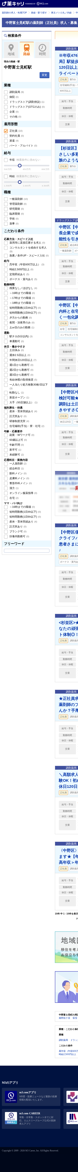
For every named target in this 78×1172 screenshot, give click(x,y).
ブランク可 (18, 531)
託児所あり (18, 416)
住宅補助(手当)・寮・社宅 (26, 426)
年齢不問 (16, 444)
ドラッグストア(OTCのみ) (27, 106)
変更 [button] (44, 74)
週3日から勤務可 (21, 374)
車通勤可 (16, 341)
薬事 (14, 223)
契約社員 (16, 135)
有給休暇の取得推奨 (23, 379)
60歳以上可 (18, 439)
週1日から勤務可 (21, 364)
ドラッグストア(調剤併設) (26, 101)
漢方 (14, 488)
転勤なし (16, 392)
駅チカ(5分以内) (21, 336)
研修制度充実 (19, 421)
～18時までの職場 (22, 302)
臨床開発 (16, 213)
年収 (24, 159)
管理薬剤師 (18, 203)
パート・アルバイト (23, 145)
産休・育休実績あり (23, 411)
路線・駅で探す (39, 12)
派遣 (14, 140)
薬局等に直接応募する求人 (27, 242)
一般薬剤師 (18, 198)
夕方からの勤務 (20, 317)
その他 (15, 116)
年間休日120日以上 (22, 359)
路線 (26, 54)
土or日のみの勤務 (21, 327)
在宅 (14, 497)
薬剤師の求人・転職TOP (14, 12)
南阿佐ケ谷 (64, 1018)
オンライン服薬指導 (23, 492)
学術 (14, 218)
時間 (42, 54)
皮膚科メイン (19, 478)
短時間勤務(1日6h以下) (25, 312)
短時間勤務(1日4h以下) (25, 307)
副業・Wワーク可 (21, 434)
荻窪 (75, 1018)
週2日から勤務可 (21, 369)
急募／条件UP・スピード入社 (29, 255)
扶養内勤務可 (19, 536)
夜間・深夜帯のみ (21, 322)
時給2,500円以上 (21, 269)
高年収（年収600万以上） (26, 264)
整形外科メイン (20, 483)
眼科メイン (18, 473)
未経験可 (16, 454)
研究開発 (16, 208)
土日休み (16, 350)
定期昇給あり (19, 274)
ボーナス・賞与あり (23, 279)
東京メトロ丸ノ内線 (61, 12)
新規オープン (19, 397)
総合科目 (16, 468)
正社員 (16, 130)
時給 (24, 176)
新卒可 (15, 449)
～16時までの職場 (22, 292)
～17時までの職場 (22, 297)
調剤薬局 (16, 91)
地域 (11, 54)
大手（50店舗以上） (23, 402)
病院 (14, 96)
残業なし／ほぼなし (23, 288)
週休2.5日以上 (19, 355)
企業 (14, 111)
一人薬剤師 (18, 463)
